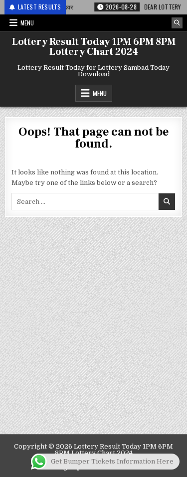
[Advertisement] (93, 335)
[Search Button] (177, 22)
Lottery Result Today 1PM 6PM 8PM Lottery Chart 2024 (94, 46)
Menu (27, 22)
